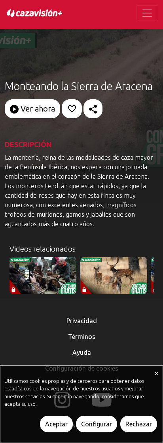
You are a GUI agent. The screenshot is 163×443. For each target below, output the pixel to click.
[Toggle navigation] (147, 13)
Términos (81, 336)
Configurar (96, 424)
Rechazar (138, 424)
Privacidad (81, 320)
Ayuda (81, 352)
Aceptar (56, 424)
